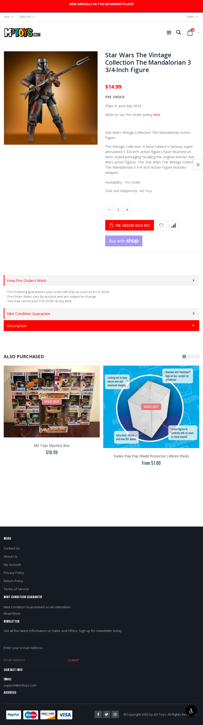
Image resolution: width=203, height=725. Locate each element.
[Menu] (169, 32)
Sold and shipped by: (121, 190)
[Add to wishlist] (161, 225)
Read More (12, 613)
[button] (184, 356)
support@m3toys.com (20, 685)
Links (190, 17)
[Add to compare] (173, 225)
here (156, 114)
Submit (73, 660)
